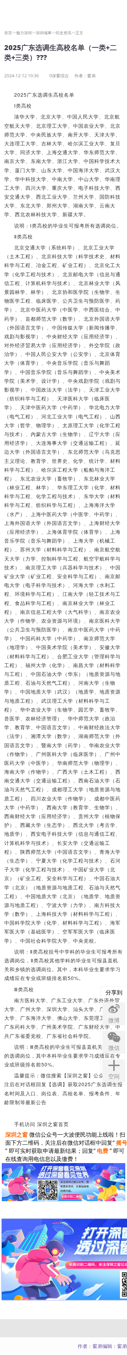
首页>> (10, 32)
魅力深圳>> (26, 32)
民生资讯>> (65, 32)
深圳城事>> (46, 32)
